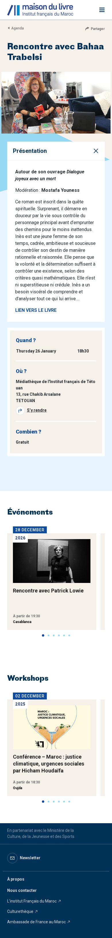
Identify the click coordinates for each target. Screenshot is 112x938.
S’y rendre (37, 410)
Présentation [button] (30, 150)
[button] (43, 635)
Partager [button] (98, 29)
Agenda (17, 28)
